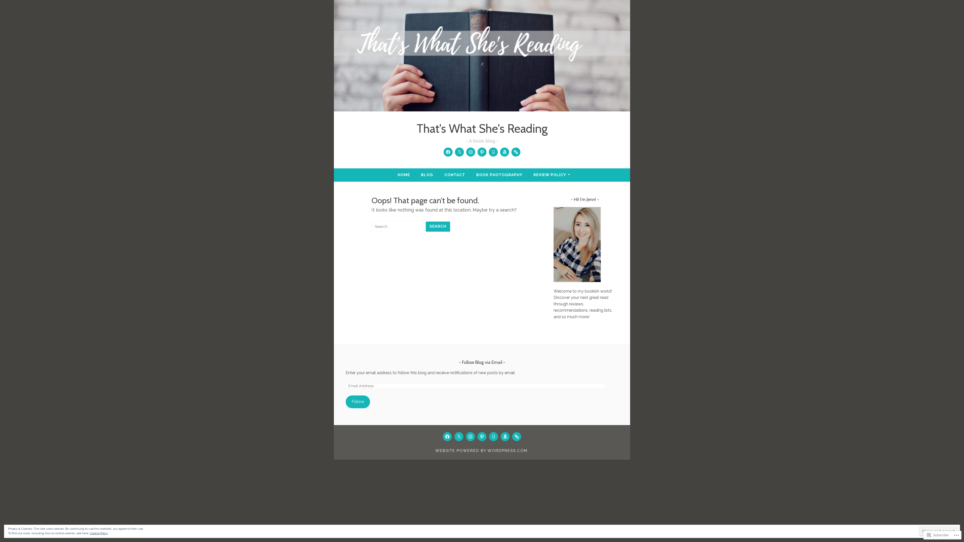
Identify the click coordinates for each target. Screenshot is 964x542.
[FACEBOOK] (447, 436)
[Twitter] (459, 152)
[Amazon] (504, 152)
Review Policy (549, 175)
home (404, 175)
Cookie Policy (99, 533)
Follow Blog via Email (482, 362)
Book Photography (499, 175)
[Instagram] (470, 152)
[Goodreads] (493, 152)
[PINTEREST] (482, 436)
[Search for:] (399, 226)
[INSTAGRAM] (470, 436)
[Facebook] (448, 152)
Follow (358, 401)
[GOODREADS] (493, 436)
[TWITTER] (458, 436)
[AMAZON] (505, 436)
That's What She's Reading (482, 128)
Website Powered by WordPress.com (481, 450)
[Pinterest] (482, 152)
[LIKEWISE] (516, 436)
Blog (427, 175)
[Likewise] (515, 152)
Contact (454, 175)
